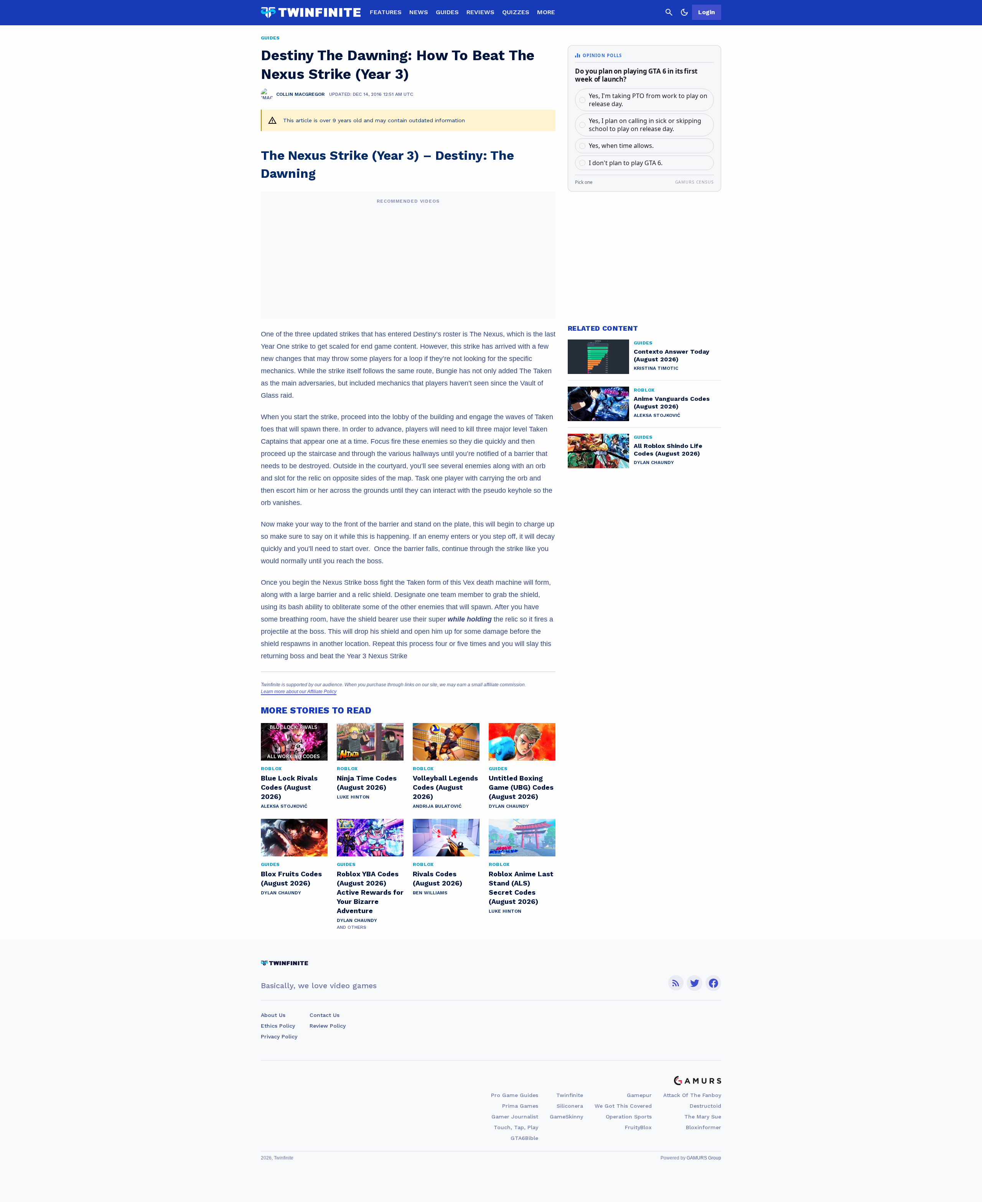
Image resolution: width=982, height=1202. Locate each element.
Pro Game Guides (514, 1095)
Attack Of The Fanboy (692, 1095)
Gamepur (639, 1095)
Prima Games (520, 1106)
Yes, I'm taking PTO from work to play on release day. (648, 100)
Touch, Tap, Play (516, 1127)
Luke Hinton (353, 797)
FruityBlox (638, 1127)
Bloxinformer (703, 1127)
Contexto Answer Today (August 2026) (671, 355)
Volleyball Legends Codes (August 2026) (445, 787)
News (418, 12)
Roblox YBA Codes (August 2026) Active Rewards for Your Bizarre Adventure (370, 892)
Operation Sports (629, 1116)
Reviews (480, 12)
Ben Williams (430, 892)
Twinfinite (569, 1095)
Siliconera (570, 1106)
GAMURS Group (704, 1158)
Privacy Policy (279, 1036)
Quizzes (515, 12)
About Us (273, 1015)
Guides (447, 12)
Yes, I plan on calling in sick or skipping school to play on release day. (645, 124)
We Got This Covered (623, 1106)
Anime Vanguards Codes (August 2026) (672, 402)
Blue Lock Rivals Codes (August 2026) (289, 787)
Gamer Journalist (514, 1116)
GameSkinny (566, 1116)
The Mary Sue (702, 1116)
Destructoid (705, 1106)
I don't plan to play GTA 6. (625, 163)
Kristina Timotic (656, 368)
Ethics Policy (278, 1026)
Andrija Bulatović (437, 806)
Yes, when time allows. (621, 145)
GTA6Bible (524, 1138)
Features (386, 12)
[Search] (669, 12)
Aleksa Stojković (284, 806)
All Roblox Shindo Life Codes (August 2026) (668, 449)
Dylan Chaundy (509, 806)
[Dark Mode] (684, 12)
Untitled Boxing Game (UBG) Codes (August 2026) (521, 787)
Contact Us (324, 1015)
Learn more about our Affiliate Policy (298, 691)
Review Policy (328, 1026)
